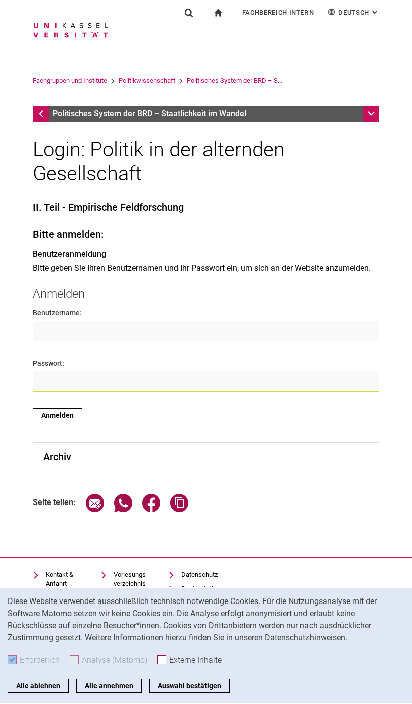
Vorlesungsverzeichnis (131, 579)
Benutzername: (57, 313)
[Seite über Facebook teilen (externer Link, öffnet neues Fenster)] (151, 509)
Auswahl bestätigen (189, 686)
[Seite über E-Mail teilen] (95, 509)
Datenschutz (199, 574)
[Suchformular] (189, 13)
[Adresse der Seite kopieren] (179, 509)
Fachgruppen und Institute (70, 80)
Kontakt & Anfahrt (59, 579)
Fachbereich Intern (278, 12)
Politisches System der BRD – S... (234, 80)
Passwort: (48, 363)
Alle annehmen (109, 686)
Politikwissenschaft (147, 80)
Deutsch (358, 12)
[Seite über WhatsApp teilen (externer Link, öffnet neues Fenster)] (123, 509)
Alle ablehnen (38, 686)
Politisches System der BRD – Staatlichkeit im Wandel (149, 113)
